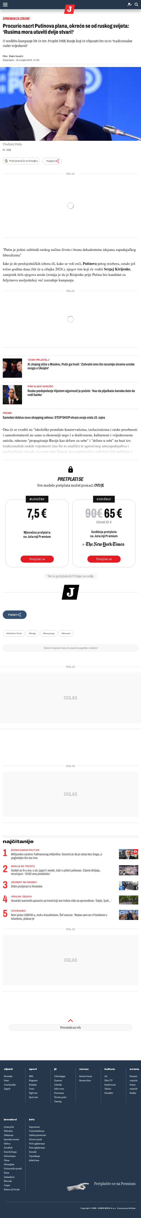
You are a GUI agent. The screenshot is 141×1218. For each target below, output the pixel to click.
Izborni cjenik (35, 1139)
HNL (31, 1076)
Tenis (31, 1088)
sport (33, 1069)
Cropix (7, 1185)
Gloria (6, 1160)
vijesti (8, 1069)
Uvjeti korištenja (36, 1131)
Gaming (58, 1101)
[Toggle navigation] (5, 4)
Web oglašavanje (37, 1143)
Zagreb (7, 1088)
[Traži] (136, 5)
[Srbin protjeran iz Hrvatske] (128, 885)
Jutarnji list (9, 1126)
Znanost (58, 1080)
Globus (7, 1143)
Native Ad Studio (12, 1189)
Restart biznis (85, 1076)
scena (134, 1069)
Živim (6, 1172)
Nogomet (33, 1080)
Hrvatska (8, 1076)
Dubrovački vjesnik (13, 1168)
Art (105, 1076)
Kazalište (108, 1093)
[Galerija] (70, 104)
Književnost (110, 1084)
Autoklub (8, 1147)
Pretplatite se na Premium (114, 1183)
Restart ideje (85, 1080)
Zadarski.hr (9, 1177)
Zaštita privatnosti (37, 1135)
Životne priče (60, 1097)
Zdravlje (58, 1084)
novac (84, 1069)
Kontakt (33, 1151)
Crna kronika (10, 1084)
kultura (109, 1069)
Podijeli (50, 161)
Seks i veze (59, 1088)
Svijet (6, 1080)
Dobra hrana (9, 1156)
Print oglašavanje (37, 1147)
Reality (133, 1093)
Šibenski (8, 1181)
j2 (55, 1069)
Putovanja (59, 1093)
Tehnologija (59, 1076)
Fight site (33, 1093)
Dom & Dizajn (10, 1151)
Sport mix (33, 1097)
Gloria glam (9, 1164)
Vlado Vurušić (16, 56)
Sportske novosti (11, 1139)
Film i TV (108, 1080)
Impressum (34, 1126)
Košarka (33, 1084)
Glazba (107, 1088)
